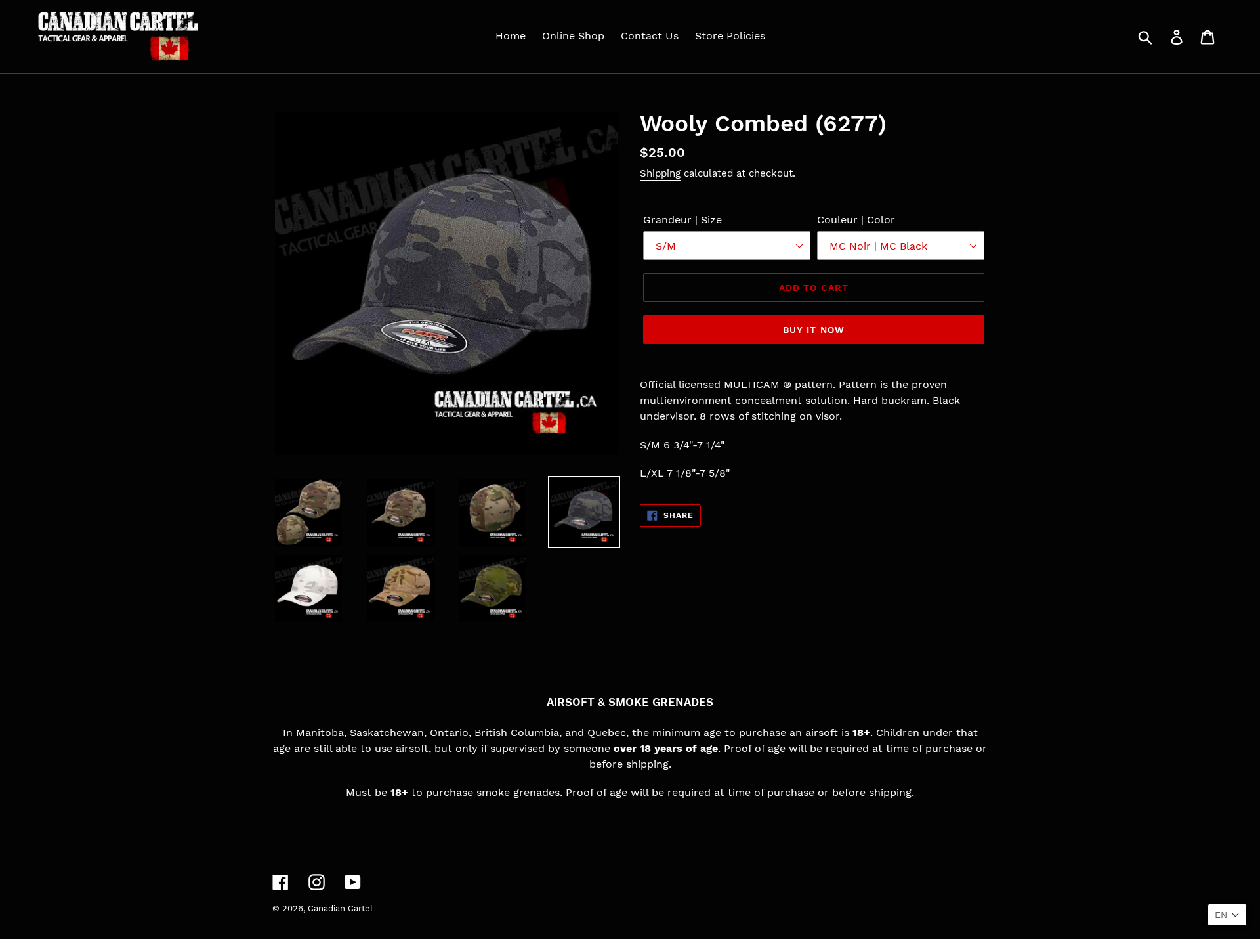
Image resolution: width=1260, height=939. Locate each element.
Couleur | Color (856, 219)
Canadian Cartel (340, 908)
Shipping (660, 173)
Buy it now (814, 329)
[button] (1227, 914)
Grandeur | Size (682, 219)
